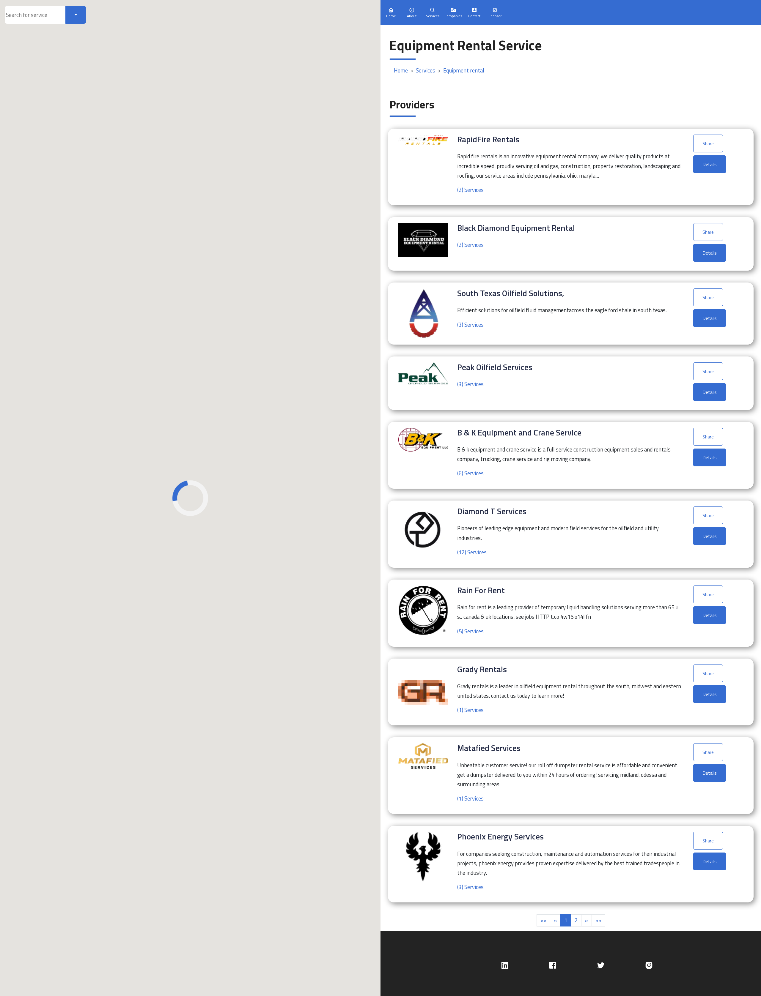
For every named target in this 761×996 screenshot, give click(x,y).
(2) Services (470, 190)
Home (401, 70)
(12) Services (472, 552)
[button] (543, 920)
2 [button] (576, 920)
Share (708, 143)
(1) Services (470, 710)
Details (709, 164)
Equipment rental (463, 70)
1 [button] (565, 920)
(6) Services (470, 473)
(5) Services (470, 631)
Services (425, 70)
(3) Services (470, 325)
